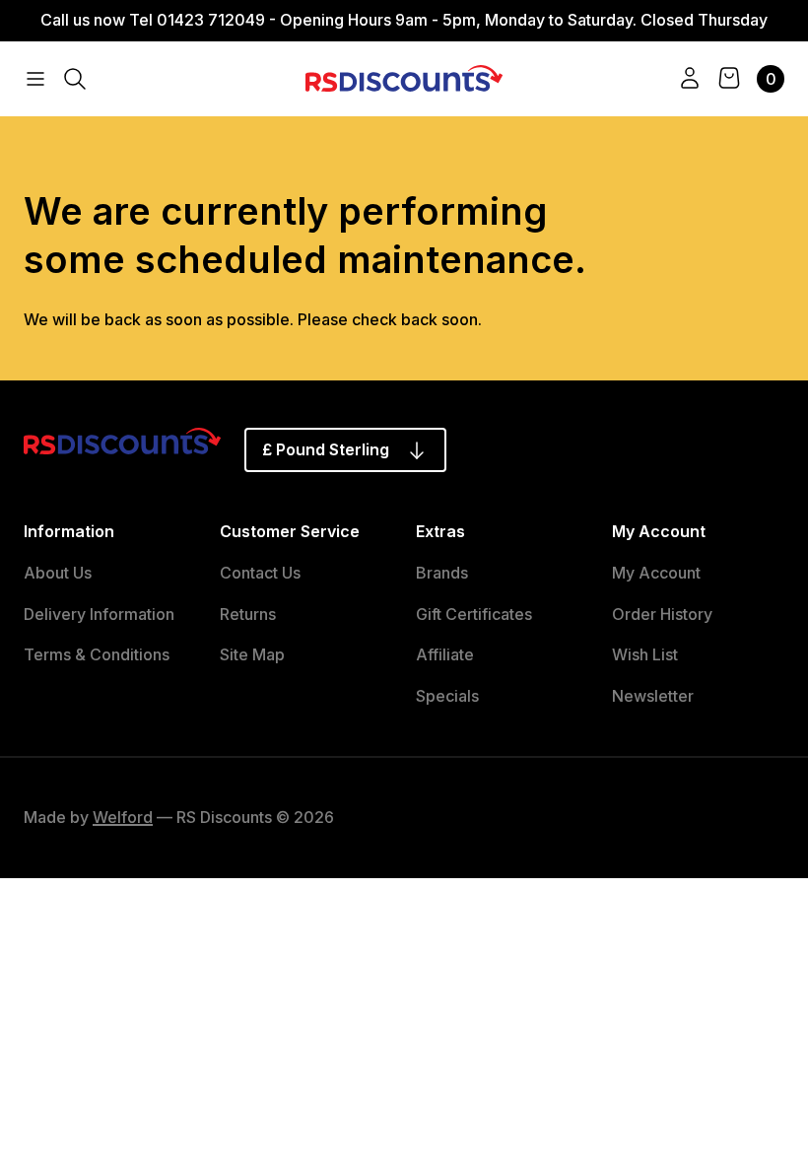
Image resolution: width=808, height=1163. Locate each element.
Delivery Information (99, 614)
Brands (442, 572)
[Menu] (35, 79)
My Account (656, 572)
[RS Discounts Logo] (404, 77)
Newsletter (653, 696)
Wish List (645, 654)
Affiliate (445, 654)
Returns (248, 614)
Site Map (252, 654)
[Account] (690, 79)
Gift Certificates (474, 614)
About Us (58, 572)
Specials (447, 696)
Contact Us (260, 572)
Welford (123, 817)
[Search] (75, 79)
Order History (662, 614)
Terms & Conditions (96, 654)
